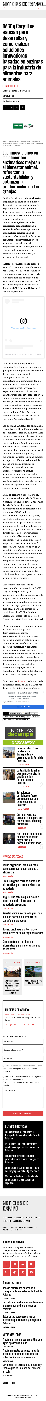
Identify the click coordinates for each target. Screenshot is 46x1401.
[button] (23, 692)
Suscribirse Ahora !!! (23, 707)
